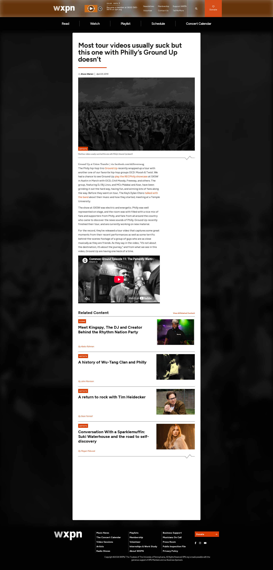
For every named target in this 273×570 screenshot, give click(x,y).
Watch (95, 23)
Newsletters (148, 6)
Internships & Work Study (143, 546)
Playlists (134, 532)
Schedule (158, 23)
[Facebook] (195, 543)
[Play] (91, 8)
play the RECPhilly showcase (131, 176)
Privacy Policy (170, 551)
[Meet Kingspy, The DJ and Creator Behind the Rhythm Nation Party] (175, 332)
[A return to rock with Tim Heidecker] (175, 402)
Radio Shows (103, 551)
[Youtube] (205, 543)
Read (65, 23)
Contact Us (163, 10)
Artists (100, 546)
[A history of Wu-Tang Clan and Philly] (175, 367)
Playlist (125, 23)
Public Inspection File (174, 546)
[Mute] (100, 9)
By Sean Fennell (85, 416)
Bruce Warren (87, 74)
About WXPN (137, 551)
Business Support (172, 532)
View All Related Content (184, 313)
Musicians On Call (172, 537)
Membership (163, 6)
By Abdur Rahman (86, 346)
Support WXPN (180, 6)
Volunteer (147, 10)
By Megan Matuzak (86, 451)
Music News (102, 532)
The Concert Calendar (108, 537)
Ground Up (111, 168)
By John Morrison (86, 381)
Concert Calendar (198, 23)
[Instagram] (200, 543)
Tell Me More (178, 10)
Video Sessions (104, 542)
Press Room (169, 542)
